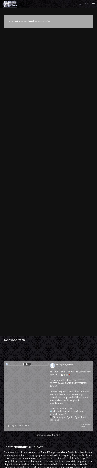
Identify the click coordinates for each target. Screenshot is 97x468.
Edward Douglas (48, 452)
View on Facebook (85, 425)
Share (83, 427)
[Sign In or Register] (80, 4)
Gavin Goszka (68, 452)
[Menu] (93, 4)
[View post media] (27, 364)
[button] (19, 425)
